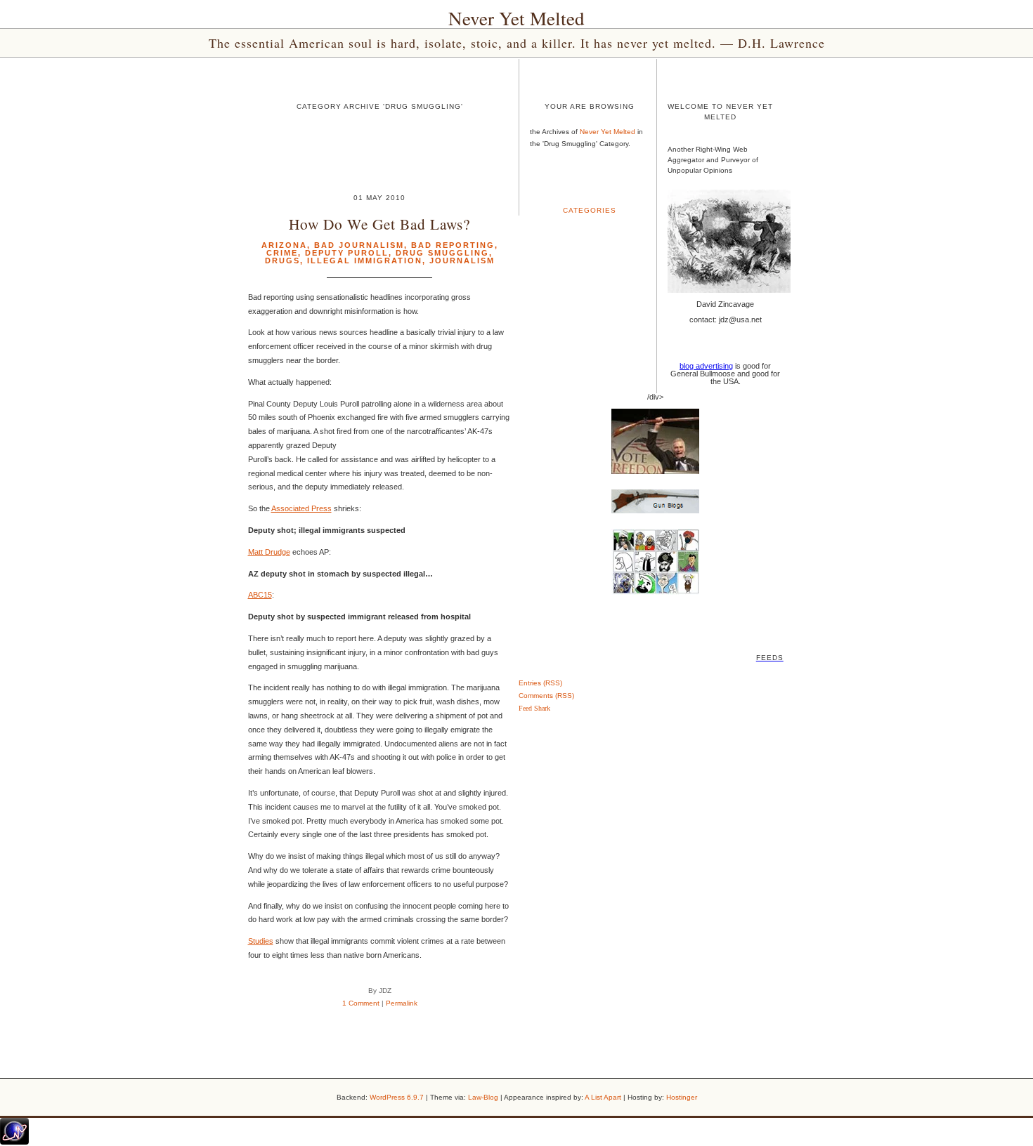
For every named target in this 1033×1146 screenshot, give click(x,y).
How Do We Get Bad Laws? (379, 223)
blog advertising (706, 366)
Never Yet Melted (516, 18)
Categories (589, 210)
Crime (282, 253)
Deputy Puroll (347, 253)
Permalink (401, 1003)
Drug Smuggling (442, 253)
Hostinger (681, 1097)
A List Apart (603, 1097)
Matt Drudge (269, 552)
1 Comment (360, 1003)
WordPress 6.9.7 (397, 1097)
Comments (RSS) (546, 695)
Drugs (282, 260)
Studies (260, 941)
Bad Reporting (453, 245)
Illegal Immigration (364, 260)
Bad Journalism (359, 245)
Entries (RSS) (540, 683)
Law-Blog (483, 1097)
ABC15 (260, 595)
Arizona (284, 245)
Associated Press (301, 508)
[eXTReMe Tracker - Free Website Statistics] (14, 1142)
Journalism (462, 260)
